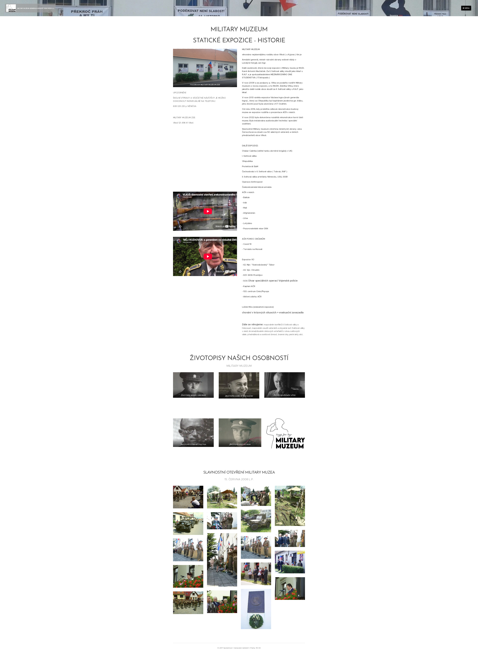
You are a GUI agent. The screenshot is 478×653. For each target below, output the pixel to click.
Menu (467, 8)
